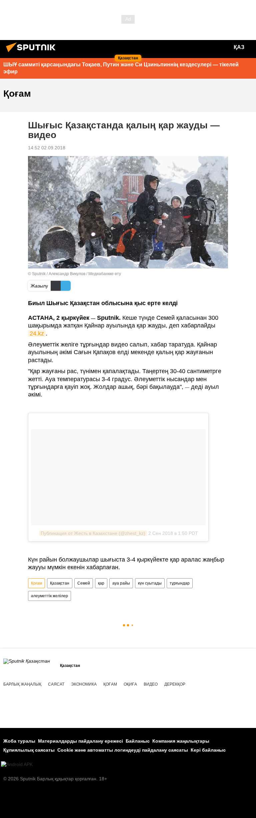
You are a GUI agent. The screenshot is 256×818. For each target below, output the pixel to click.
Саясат (56, 684)
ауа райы (121, 583)
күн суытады (150, 583)
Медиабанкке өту (104, 273)
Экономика (84, 684)
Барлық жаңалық (22, 684)
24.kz (37, 333)
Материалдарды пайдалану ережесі (80, 741)
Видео (151, 684)
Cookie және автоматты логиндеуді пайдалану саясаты (122, 750)
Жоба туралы (19, 741)
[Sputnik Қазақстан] (32, 53)
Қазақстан (59, 583)
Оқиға (130, 684)
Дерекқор (174, 684)
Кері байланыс (208, 750)
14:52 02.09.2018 (46, 147)
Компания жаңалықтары (180, 741)
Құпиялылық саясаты (29, 750)
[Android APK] (17, 764)
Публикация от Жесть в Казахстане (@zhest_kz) (93, 533)
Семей (83, 583)
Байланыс (138, 741)
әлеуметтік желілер (49, 596)
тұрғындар (180, 583)
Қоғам (36, 583)
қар (101, 583)
